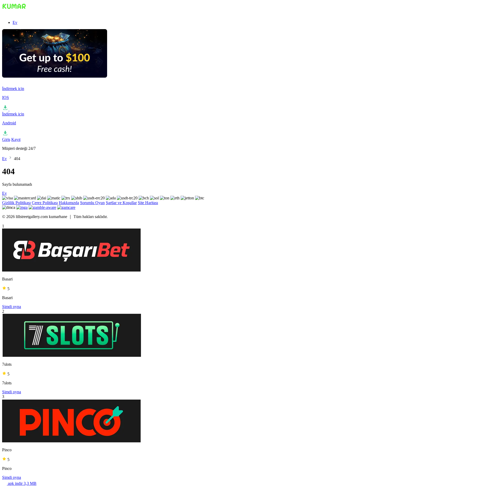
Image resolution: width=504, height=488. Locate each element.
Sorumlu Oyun (92, 202)
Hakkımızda (69, 202)
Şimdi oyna (11, 306)
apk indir (21, 483)
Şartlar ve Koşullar (121, 202)
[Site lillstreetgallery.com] (28, 13)
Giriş (6, 139)
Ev (15, 22)
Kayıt (15, 139)
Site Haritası (148, 202)
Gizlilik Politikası (16, 202)
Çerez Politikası (45, 202)
